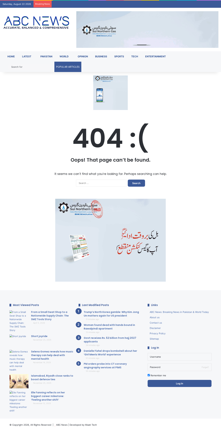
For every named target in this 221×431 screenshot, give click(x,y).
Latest (26, 56)
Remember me (158, 375)
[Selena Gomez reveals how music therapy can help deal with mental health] (18, 361)
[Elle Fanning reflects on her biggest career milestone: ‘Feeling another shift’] (18, 402)
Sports (119, 56)
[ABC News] (37, 23)
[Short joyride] (18, 340)
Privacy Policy (158, 333)
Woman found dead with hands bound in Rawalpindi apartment (109, 326)
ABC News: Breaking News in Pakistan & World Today (179, 312)
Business (101, 56)
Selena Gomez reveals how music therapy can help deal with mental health (52, 355)
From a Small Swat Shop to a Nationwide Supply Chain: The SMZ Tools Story (50, 315)
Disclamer (155, 328)
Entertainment (155, 56)
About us (155, 317)
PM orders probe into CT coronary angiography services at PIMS (105, 365)
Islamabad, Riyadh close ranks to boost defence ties (52, 377)
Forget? (205, 367)
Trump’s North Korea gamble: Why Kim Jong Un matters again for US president (111, 313)
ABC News (62, 424)
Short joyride (39, 336)
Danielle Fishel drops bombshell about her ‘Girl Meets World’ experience (110, 352)
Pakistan (46, 56)
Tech (134, 56)
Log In (179, 383)
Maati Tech (91, 424)
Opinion (82, 56)
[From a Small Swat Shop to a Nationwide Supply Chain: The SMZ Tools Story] (18, 321)
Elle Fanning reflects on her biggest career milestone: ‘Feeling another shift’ (48, 396)
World (64, 56)
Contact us (156, 322)
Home (11, 56)
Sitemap (154, 338)
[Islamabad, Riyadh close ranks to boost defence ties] (18, 381)
